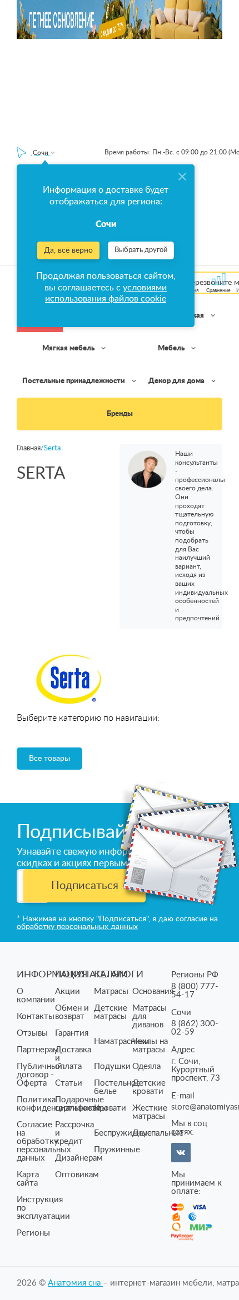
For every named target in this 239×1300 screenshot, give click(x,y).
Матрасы (111, 991)
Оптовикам (77, 1175)
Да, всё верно (68, 250)
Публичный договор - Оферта (39, 1074)
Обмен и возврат (72, 1012)
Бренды (120, 414)
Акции (67, 991)
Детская (190, 315)
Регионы (33, 1233)
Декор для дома (177, 381)
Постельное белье (117, 1087)
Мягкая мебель (69, 348)
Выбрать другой (140, 250)
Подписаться (84, 885)
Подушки (112, 1066)
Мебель (172, 348)
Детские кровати (149, 1087)
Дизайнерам (79, 1158)
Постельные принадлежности (74, 381)
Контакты (35, 1016)
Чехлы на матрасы (150, 1045)
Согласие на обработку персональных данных (44, 1141)
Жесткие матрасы (149, 1112)
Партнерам (38, 1050)
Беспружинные (123, 1133)
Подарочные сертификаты (81, 1104)
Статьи (68, 1083)
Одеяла (146, 1066)
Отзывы (32, 1033)
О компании (36, 995)
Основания (152, 991)
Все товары (49, 758)
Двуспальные (157, 1133)
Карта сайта (28, 1179)
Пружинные (117, 1150)
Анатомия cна (75, 1283)
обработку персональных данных (77, 927)
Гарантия (71, 1033)
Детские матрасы (110, 1012)
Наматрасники (122, 1041)
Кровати (110, 1108)
